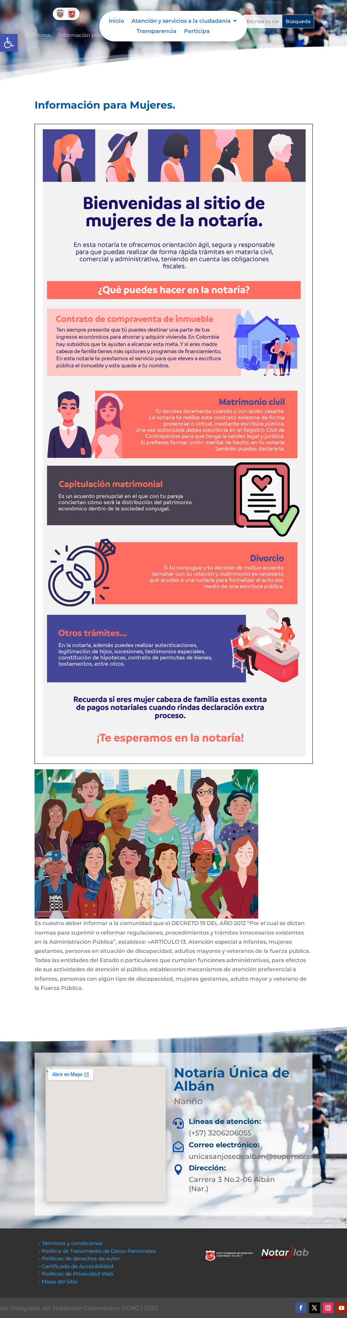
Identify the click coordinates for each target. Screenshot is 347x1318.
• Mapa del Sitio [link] (59, 1281)
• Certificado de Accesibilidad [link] (76, 1266)
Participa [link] (197, 31)
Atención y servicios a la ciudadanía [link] (181, 21)
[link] (9, 43)
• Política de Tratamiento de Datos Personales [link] (97, 1251)
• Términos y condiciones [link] (71, 1243)
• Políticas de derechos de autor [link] (79, 1258)
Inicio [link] (116, 21)
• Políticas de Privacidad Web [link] (76, 1273)
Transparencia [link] (157, 31)
